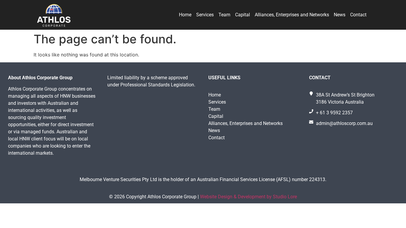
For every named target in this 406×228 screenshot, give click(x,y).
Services (205, 15)
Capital (242, 15)
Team (224, 15)
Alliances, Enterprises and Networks (292, 15)
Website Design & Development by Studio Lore (248, 197)
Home (185, 15)
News (339, 15)
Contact (358, 15)
